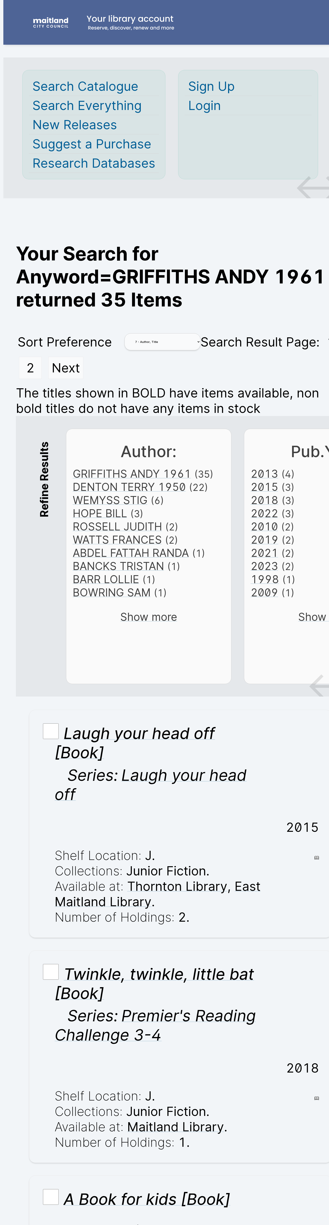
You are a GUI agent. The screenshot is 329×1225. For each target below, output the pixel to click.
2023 (264, 566)
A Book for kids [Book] (147, 1199)
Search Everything (87, 105)
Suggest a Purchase (91, 144)
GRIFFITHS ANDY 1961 (132, 473)
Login (204, 105)
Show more (148, 616)
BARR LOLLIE (106, 579)
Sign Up (211, 86)
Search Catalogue (85, 86)
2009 (264, 592)
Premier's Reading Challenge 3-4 (155, 1025)
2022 (264, 513)
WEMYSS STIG (110, 500)
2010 (264, 526)
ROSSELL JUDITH (117, 526)
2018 (264, 500)
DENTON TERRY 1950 (129, 487)
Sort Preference (65, 342)
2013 (264, 473)
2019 (264, 539)
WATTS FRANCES (117, 539)
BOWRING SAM (112, 592)
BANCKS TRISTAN (118, 566)
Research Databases (93, 163)
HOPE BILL (100, 513)
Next (66, 368)
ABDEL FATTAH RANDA (131, 553)
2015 (264, 487)
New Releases (74, 124)
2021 (264, 553)
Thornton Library (177, 886)
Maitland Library (175, 1126)
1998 (265, 579)
